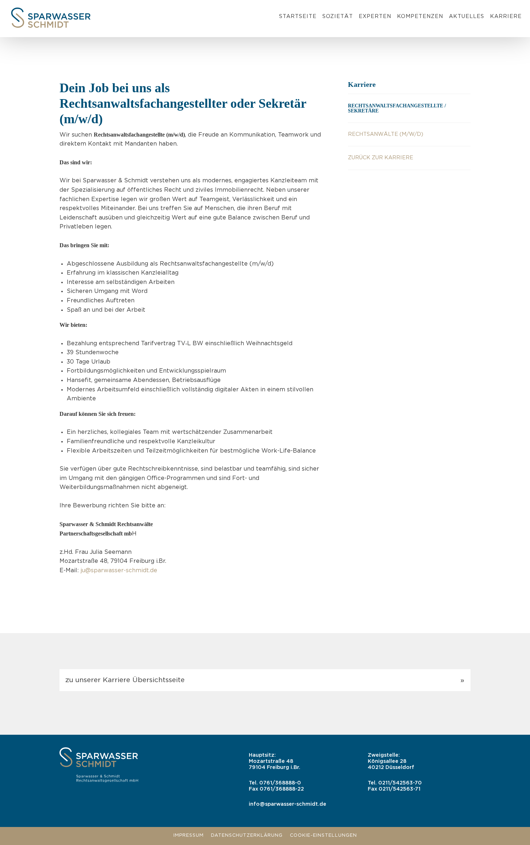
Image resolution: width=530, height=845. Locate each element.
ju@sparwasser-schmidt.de (118, 570)
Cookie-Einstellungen (323, 835)
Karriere (506, 16)
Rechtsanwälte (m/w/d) (385, 134)
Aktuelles (466, 16)
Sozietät (337, 16)
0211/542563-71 (399, 789)
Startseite (298, 16)
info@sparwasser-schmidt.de (287, 804)
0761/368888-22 (282, 789)
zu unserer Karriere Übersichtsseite (125, 680)
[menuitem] (297, 17)
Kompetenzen (420, 16)
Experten (375, 16)
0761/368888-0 (280, 782)
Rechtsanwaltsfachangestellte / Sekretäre (397, 108)
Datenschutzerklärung (247, 835)
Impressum (188, 835)
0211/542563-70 (400, 782)
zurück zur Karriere (380, 157)
